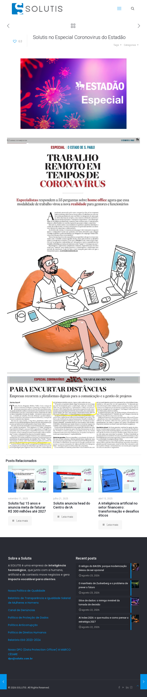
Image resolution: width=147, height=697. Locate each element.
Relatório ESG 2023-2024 (24, 640)
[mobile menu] (119, 8)
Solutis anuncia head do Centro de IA (71, 505)
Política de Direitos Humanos (27, 632)
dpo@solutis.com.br (20, 658)
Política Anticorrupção (23, 625)
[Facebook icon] (119, 687)
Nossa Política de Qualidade (26, 591)
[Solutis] (37, 8)
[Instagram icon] (131, 687)
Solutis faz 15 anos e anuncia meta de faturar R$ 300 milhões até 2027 (27, 507)
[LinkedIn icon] (127, 687)
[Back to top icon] (137, 686)
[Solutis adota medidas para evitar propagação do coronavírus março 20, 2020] (3, 681)
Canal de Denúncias (21, 610)
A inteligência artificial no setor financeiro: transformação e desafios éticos (118, 509)
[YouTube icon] (123, 687)
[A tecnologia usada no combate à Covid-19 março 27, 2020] (143, 681)
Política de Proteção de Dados (28, 617)
